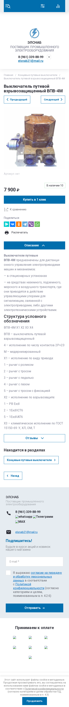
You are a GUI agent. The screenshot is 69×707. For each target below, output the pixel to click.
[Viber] (31, 224)
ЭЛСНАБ (34, 42)
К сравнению (18, 209)
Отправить (33, 608)
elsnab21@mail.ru (30, 61)
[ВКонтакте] (12, 224)
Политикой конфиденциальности (28, 586)
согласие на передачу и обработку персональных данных (37, 576)
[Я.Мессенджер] (6, 224)
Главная (8, 75)
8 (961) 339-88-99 (30, 57)
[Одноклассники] (18, 224)
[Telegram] (25, 224)
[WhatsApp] (37, 224)
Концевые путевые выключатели (37, 75)
